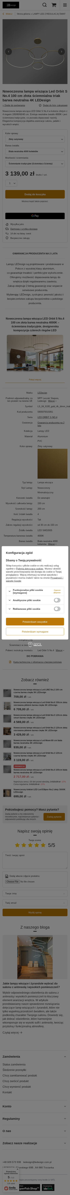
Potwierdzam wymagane (35, 631)
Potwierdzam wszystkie (35, 621)
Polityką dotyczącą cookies (29, 568)
